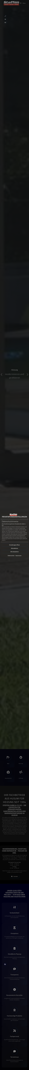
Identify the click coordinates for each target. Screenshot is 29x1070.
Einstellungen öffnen (14, 545)
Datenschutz (11, 555)
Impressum (18, 555)
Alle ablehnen (14, 548)
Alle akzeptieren (14, 551)
